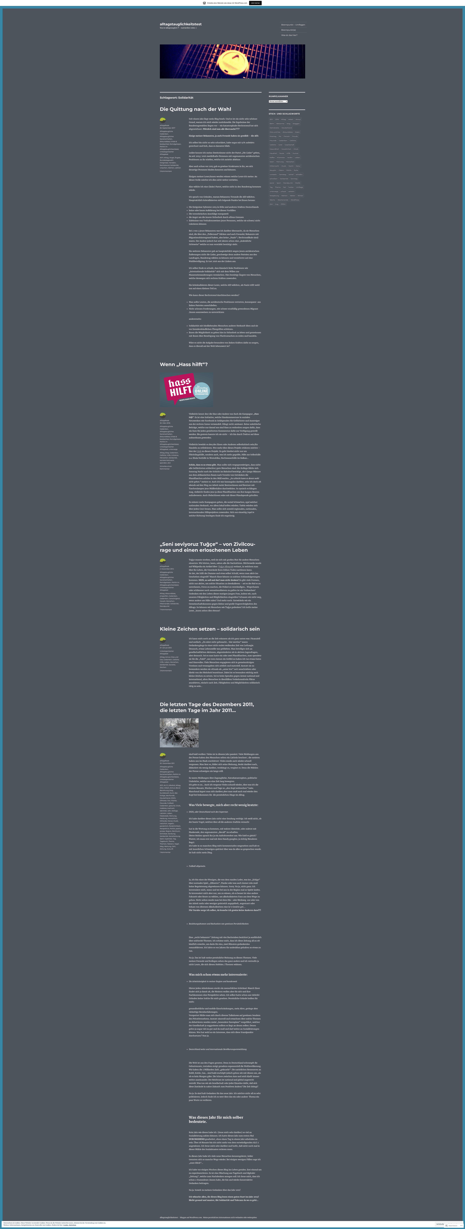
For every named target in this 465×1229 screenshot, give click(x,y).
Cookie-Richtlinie (69, 1225)
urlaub (283, 191)
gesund (172, 806)
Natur (298, 166)
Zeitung (163, 849)
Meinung (172, 816)
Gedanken (174, 453)
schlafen (299, 174)
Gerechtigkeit (174, 598)
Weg (161, 846)
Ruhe (296, 170)
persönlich (164, 826)
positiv (178, 829)
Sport (279, 183)
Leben (166, 662)
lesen (272, 162)
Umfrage (299, 187)
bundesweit (164, 793)
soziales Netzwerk (167, 460)
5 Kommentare (166, 171)
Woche (272, 200)
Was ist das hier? (289, 35)
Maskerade (164, 816)
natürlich (163, 823)
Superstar (168, 839)
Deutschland (165, 798)
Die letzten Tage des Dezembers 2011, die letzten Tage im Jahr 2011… (207, 707)
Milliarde (163, 821)
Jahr (169, 811)
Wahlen (171, 168)
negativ (171, 823)
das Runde (170, 795)
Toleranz (170, 844)
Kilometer (281, 157)
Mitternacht (274, 166)
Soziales (172, 665)
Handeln (172, 163)
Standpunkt (164, 606)
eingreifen (164, 596)
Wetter (292, 196)
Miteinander (165, 604)
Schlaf (291, 174)
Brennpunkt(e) (288, 30)
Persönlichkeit (174, 826)
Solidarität (174, 165)
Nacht (291, 166)
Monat (170, 821)
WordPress (295, 200)
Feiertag (273, 136)
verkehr (291, 191)
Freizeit (287, 136)
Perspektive (164, 829)
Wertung (167, 846)
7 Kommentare (166, 610)
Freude (295, 136)
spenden (163, 463)
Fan (168, 801)
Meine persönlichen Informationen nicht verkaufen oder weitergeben (230, 1218)
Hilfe (169, 455)
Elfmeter (163, 801)
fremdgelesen (175, 144)
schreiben (274, 179)
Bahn (272, 124)
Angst (171, 158)
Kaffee (272, 157)
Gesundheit (274, 149)
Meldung (163, 818)
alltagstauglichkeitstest (181, 24)
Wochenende (283, 200)
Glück (178, 806)
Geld (280, 145)
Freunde (163, 803)
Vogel (176, 844)
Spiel (162, 839)
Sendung (171, 834)
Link (199, 451)
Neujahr (273, 170)
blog (167, 453)
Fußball (170, 803)
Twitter (291, 187)
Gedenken (164, 598)
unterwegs (173, 449)
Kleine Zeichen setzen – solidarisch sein (210, 629)
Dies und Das (275, 132)
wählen (178, 168)
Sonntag (294, 179)
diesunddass (165, 141)
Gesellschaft (289, 145)
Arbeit (166, 788)
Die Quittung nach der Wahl (195, 109)
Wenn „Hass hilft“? (184, 364)
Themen (163, 844)
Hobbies (163, 808)
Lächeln (163, 813)
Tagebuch (164, 841)
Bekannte (280, 124)
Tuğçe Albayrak (225, 566)
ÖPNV (283, 204)
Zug (276, 204)
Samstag (282, 174)
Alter (162, 788)
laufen (289, 157)
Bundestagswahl (166, 160)
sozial (272, 183)
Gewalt (162, 601)
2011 (161, 785)
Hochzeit (170, 808)
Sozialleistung (174, 836)
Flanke (174, 801)
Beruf (178, 788)
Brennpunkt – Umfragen (293, 25)
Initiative (174, 455)
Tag (174, 839)
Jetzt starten (255, 3)
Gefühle (163, 455)
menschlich (172, 818)
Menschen (164, 458)
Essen (297, 132)
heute (281, 153)
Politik (172, 829)
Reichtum (176, 831)
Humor (295, 153)
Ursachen (163, 168)
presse (162, 831)
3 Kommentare (166, 671)
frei (280, 136)
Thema (171, 841)
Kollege (175, 811)
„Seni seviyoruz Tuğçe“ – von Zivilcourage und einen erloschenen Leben (207, 547)
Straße (297, 183)
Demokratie (274, 128)
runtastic (273, 174)
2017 (161, 158)
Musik (175, 821)
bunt (172, 793)
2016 (277, 119)
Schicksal (163, 834)
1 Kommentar (165, 852)
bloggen (296, 124)
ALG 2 (166, 785)
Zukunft (170, 849)
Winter (300, 196)
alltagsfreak (164, 125)
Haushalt (273, 153)
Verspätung (274, 196)
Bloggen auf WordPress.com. (191, 1218)
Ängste (177, 158)
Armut (167, 657)
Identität (163, 811)
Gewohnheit (286, 149)
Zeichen (163, 667)
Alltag (166, 158)
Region (168, 831)
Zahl (173, 846)
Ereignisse (164, 163)
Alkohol (172, 785)
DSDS (173, 798)
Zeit (169, 463)
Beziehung (164, 790)
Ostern (281, 170)
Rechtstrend (165, 165)
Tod (284, 187)
